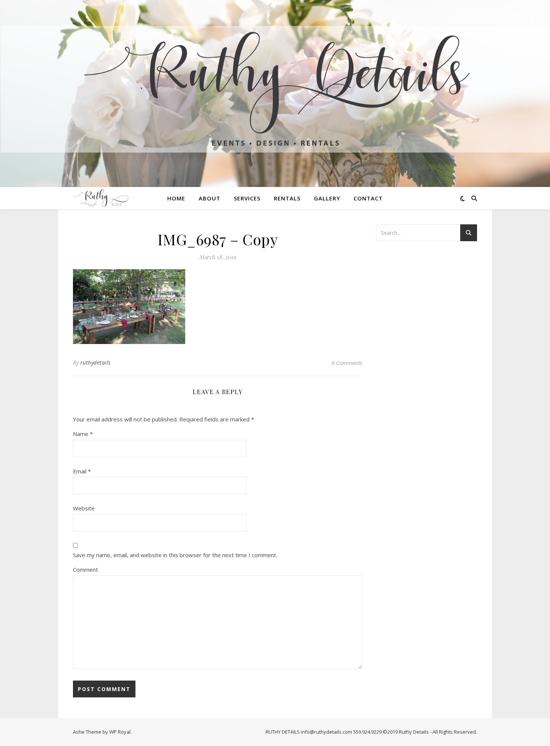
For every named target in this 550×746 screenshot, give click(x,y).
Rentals (287, 198)
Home (176, 198)
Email (82, 471)
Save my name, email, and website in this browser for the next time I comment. (175, 555)
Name (83, 434)
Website (84, 508)
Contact (368, 198)
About (209, 198)
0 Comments (346, 362)
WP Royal (120, 731)
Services (247, 198)
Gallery (327, 198)
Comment (85, 569)
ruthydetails (95, 362)
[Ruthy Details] (275, 89)
